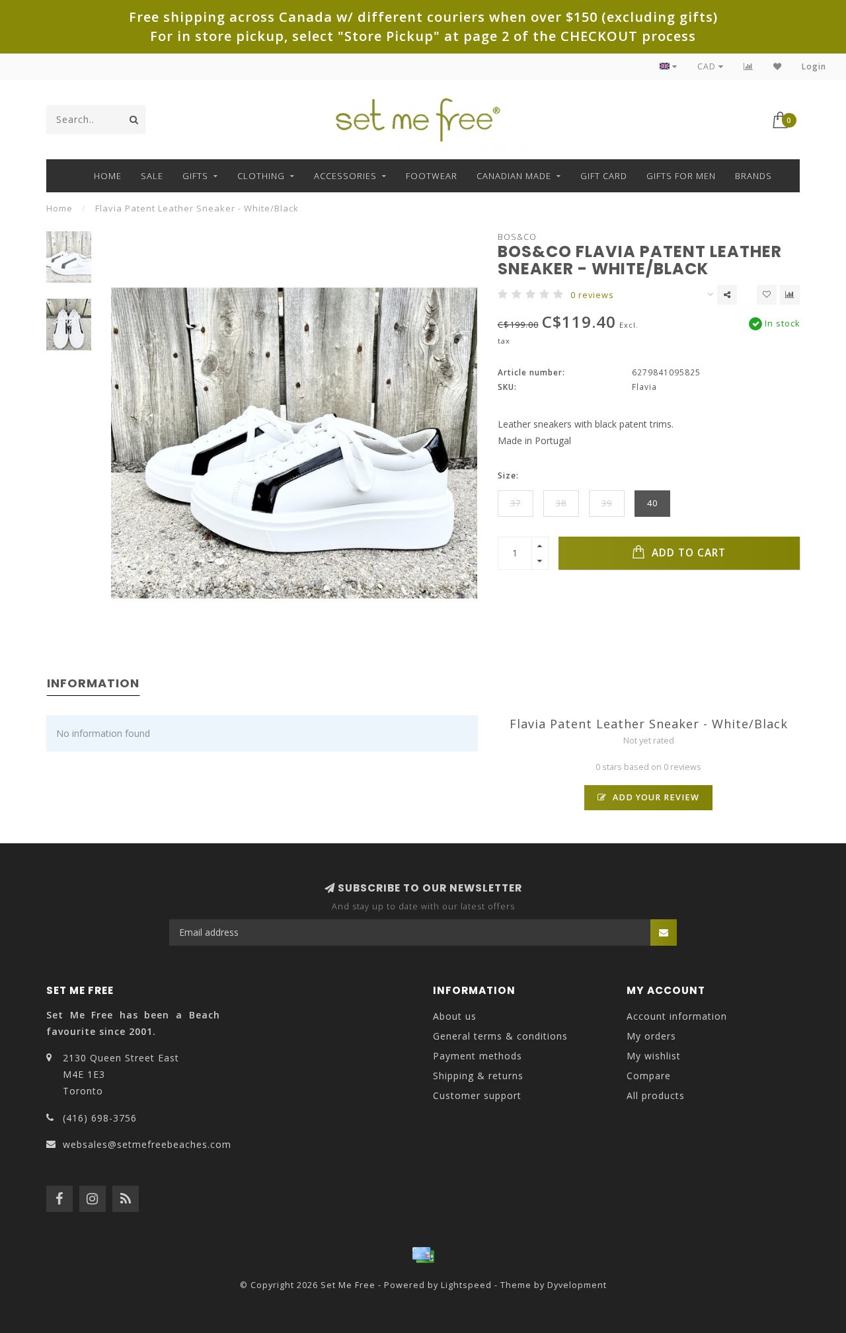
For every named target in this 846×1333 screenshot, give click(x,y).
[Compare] (748, 66)
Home (108, 176)
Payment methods (477, 1055)
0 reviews (592, 295)
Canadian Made (514, 176)
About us (455, 1016)
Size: (508, 475)
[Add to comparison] (790, 295)
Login (814, 66)
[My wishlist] (777, 66)
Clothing (261, 176)
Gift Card (603, 176)
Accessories (345, 176)
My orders (651, 1036)
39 (606, 503)
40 (652, 503)
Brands (753, 176)
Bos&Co (517, 237)
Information (93, 683)
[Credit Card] (423, 1255)
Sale (152, 176)
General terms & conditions (500, 1036)
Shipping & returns (478, 1075)
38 (561, 503)
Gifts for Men (681, 176)
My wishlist (654, 1055)
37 (515, 503)
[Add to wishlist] (767, 295)
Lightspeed (466, 1285)
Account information (677, 1016)
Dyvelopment (577, 1285)
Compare (649, 1075)
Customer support (477, 1095)
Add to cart (687, 553)
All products (656, 1095)
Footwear (431, 176)
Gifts (195, 176)
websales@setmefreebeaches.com (147, 1144)
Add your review (654, 797)
